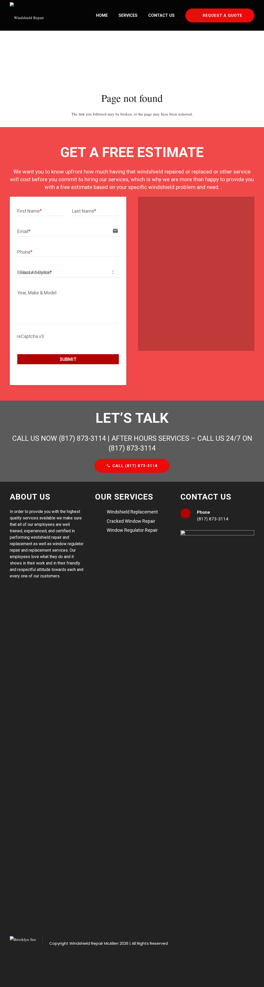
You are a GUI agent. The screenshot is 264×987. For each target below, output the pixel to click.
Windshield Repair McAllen (94, 943)
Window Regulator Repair (132, 530)
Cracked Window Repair (131, 521)
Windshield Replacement (132, 512)
